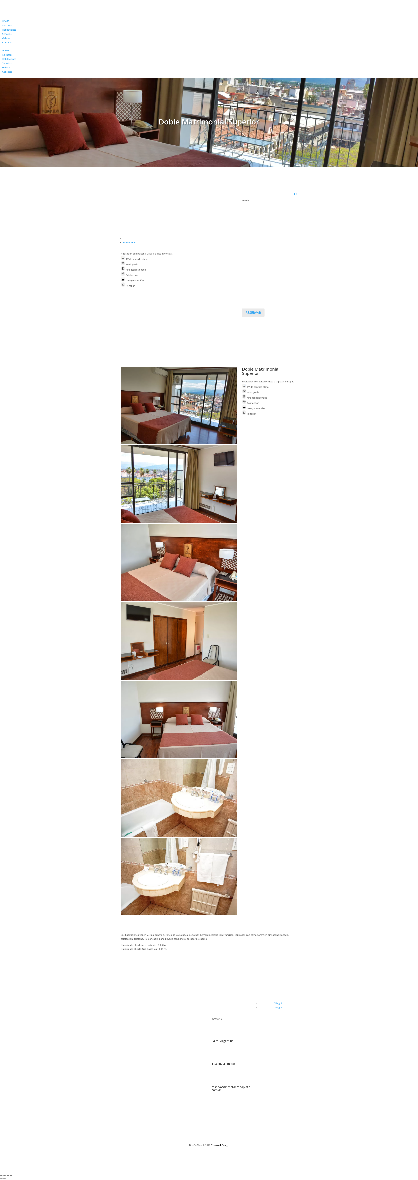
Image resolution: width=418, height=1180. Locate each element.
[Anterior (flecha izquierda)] (1, 1178)
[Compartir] (4, 1175)
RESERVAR (253, 312)
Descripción (129, 242)
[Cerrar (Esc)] (1, 1175)
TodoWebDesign (220, 1145)
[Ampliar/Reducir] (11, 1175)
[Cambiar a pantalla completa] (8, 1175)
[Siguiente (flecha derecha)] (4, 1178)
